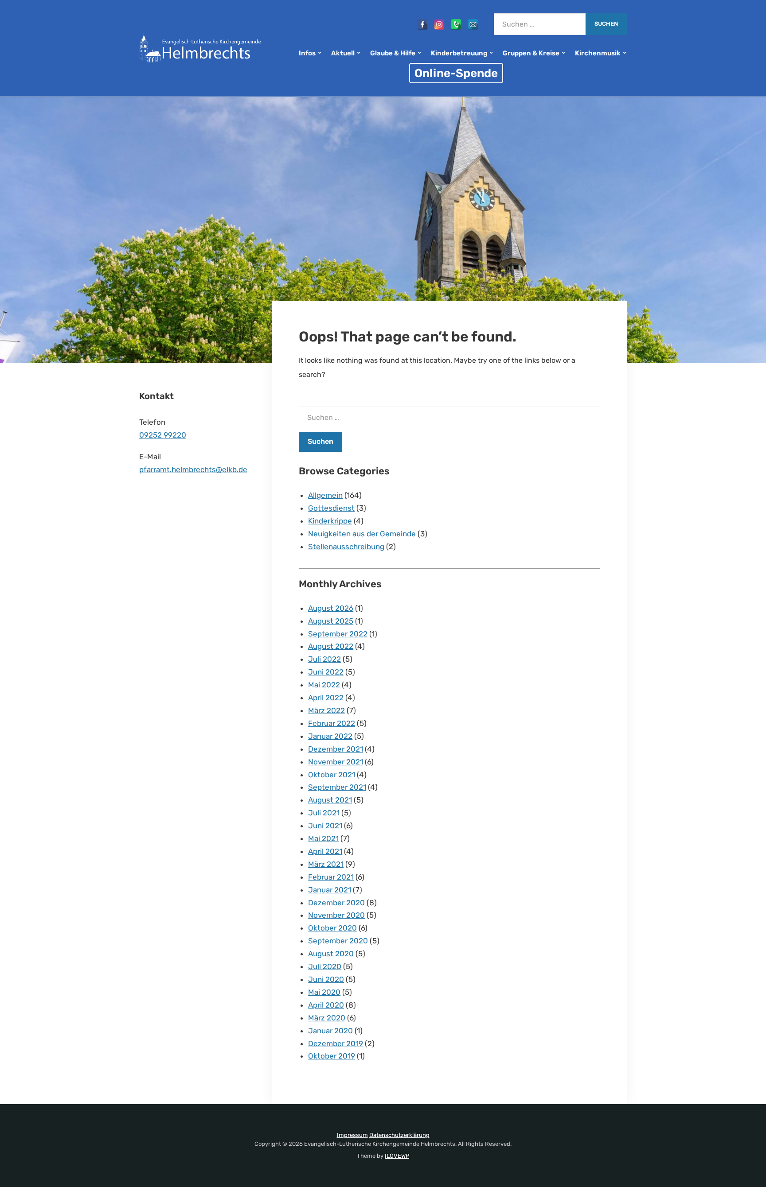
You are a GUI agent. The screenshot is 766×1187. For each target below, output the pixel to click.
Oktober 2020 (332, 927)
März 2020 (326, 1017)
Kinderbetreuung (459, 53)
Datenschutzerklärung (399, 1135)
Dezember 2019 (335, 1043)
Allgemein (325, 495)
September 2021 (337, 787)
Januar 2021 (329, 889)
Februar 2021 (331, 877)
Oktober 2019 (331, 1055)
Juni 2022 (326, 671)
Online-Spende (456, 73)
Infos (307, 53)
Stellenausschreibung (346, 546)
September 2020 (338, 940)
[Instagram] (439, 24)
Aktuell (343, 53)
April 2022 (326, 697)
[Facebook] (422, 24)
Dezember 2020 (336, 902)
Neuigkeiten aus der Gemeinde (362, 533)
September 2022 (337, 633)
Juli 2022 (324, 659)
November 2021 (335, 761)
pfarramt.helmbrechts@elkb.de (193, 469)
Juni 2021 (325, 825)
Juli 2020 (324, 966)
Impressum (352, 1135)
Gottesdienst (331, 508)
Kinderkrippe (330, 520)
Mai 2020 (324, 992)
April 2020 (326, 1005)
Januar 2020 (330, 1030)
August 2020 (331, 953)
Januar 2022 (330, 736)
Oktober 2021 (331, 774)
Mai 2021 (323, 838)
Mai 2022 (324, 684)
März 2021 (326, 864)
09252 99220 (162, 435)
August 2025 (330, 621)
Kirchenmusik (598, 53)
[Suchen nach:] (540, 24)
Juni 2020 (326, 979)
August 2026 (330, 608)
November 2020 (336, 915)
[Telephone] (456, 24)
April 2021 (325, 851)
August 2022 (330, 646)
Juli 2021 (324, 812)
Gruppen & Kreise (531, 53)
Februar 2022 (331, 723)
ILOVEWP (397, 1155)
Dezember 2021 (335, 749)
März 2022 (326, 710)
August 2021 (330, 799)
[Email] (473, 24)
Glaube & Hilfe (392, 53)
